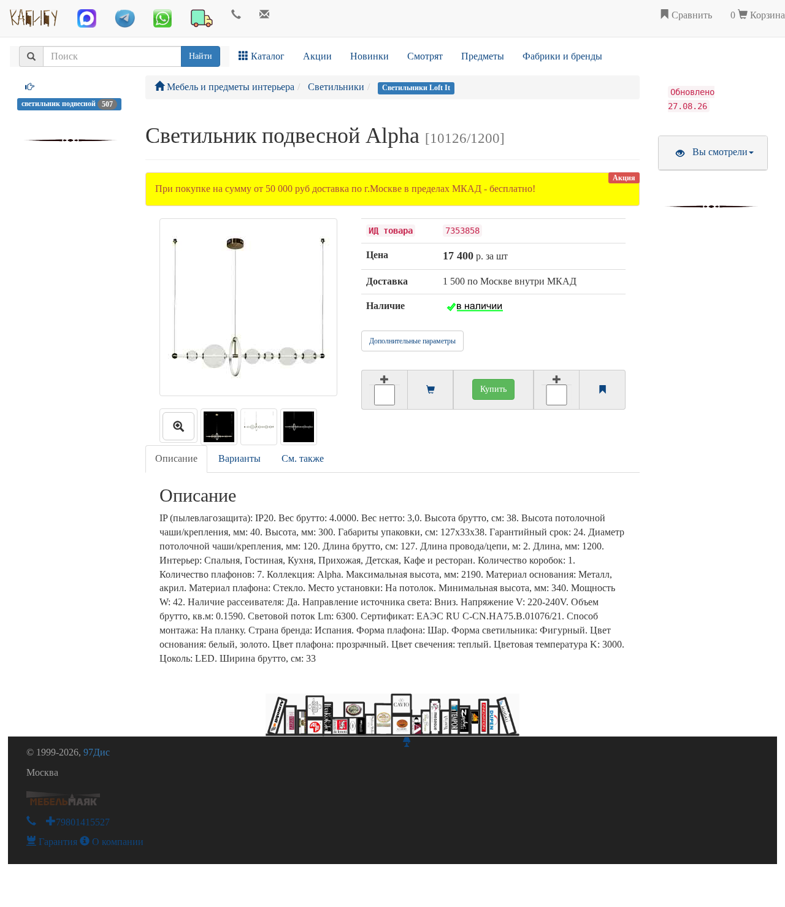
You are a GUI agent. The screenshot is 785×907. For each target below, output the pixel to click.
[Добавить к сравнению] (557, 390)
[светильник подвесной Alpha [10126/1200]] (178, 425)
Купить (493, 389)
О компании (117, 841)
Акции (317, 56)
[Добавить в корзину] (384, 390)
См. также (302, 458)
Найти (200, 56)
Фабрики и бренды (562, 56)
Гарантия (56, 841)
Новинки (369, 56)
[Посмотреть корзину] (430, 390)
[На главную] (34, 15)
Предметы (482, 56)
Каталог (266, 56)
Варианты (239, 458)
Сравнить (690, 15)
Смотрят (425, 56)
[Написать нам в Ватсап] (162, 18)
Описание (176, 458)
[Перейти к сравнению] (602, 390)
